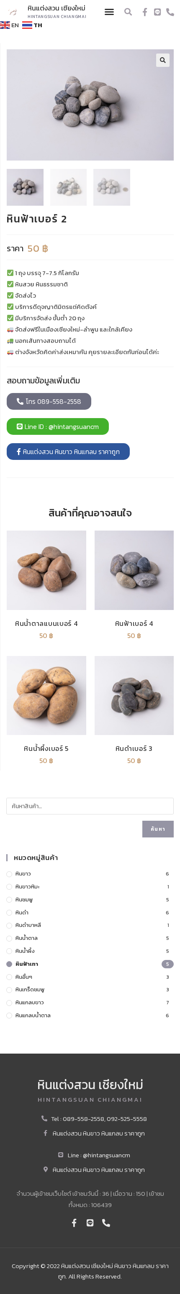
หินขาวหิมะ (27, 887)
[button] (109, 11)
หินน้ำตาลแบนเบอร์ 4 (46, 623)
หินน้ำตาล (26, 938)
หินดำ (21, 912)
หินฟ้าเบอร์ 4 (134, 623)
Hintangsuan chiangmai (57, 16)
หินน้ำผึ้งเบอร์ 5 (46, 748)
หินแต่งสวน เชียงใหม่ (56, 8)
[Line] (158, 12)
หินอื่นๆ (23, 977)
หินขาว (23, 874)
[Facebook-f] (145, 12)
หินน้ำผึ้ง (25, 951)
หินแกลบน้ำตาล (33, 1015)
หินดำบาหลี (28, 925)
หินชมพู (24, 900)
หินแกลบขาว (29, 1002)
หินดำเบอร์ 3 (134, 748)
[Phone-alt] (170, 12)
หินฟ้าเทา (26, 964)
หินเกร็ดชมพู (29, 989)
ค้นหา (158, 829)
